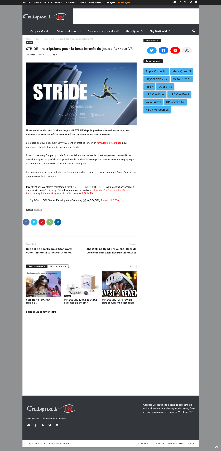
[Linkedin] (57, 222)
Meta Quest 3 (181, 71)
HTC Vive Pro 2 (179, 94)
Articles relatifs (37, 266)
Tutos (82, 2)
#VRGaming (33, 193)
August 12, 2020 (109, 200)
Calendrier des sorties (68, 31)
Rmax (32, 54)
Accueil (27, 2)
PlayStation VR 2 (156, 79)
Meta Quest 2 (182, 79)
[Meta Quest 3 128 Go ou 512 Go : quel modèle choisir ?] (81, 284)
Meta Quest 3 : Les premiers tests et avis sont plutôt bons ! (118, 301)
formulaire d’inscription (109, 142)
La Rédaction (158, 443)
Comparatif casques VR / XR (103, 31)
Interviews (96, 2)
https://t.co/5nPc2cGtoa (105, 190)
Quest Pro (165, 87)
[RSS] (185, 2)
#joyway (56, 193)
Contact (191, 443)
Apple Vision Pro (156, 71)
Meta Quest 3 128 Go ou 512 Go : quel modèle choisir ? (81, 301)
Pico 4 (149, 87)
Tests (58, 2)
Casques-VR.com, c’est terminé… (38, 301)
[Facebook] (180, 2)
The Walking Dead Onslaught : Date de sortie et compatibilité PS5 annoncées (111, 250)
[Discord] (175, 2)
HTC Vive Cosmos (157, 110)
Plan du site (143, 443)
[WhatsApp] (49, 222)
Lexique (110, 2)
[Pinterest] (42, 222)
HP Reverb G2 (175, 102)
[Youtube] (196, 2)
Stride (38, 210)
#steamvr (46, 193)
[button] (193, 31)
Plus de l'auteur (58, 266)
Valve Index (153, 102)
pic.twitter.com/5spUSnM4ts (77, 193)
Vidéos (48, 2)
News (37, 2)
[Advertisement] (136, 16)
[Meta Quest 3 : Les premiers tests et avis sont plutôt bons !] (119, 284)
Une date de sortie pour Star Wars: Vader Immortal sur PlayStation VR (49, 250)
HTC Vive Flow (155, 94)
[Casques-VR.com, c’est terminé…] (43, 284)
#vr (120, 190)
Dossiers (70, 2)
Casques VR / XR (39, 31)
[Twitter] (191, 2)
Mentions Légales (176, 443)
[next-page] (135, 266)
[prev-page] (130, 266)
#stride (126, 190)
